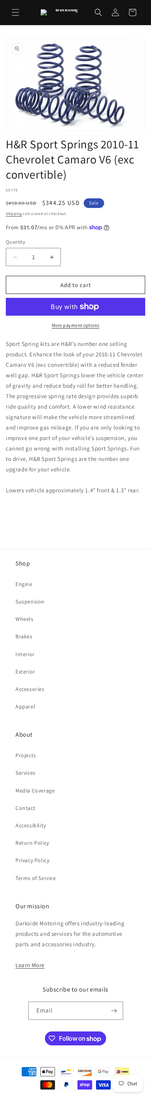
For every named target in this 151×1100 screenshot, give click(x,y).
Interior (25, 654)
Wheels (24, 618)
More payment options (76, 325)
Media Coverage (35, 790)
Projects (25, 755)
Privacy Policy (32, 860)
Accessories (30, 689)
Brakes (24, 636)
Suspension (30, 601)
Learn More (30, 965)
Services (25, 772)
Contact (25, 807)
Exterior (25, 671)
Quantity (15, 242)
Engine (24, 584)
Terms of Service (35, 878)
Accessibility (30, 825)
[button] (15, 12)
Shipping (14, 213)
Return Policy (32, 842)
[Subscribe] (114, 1011)
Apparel (25, 706)
